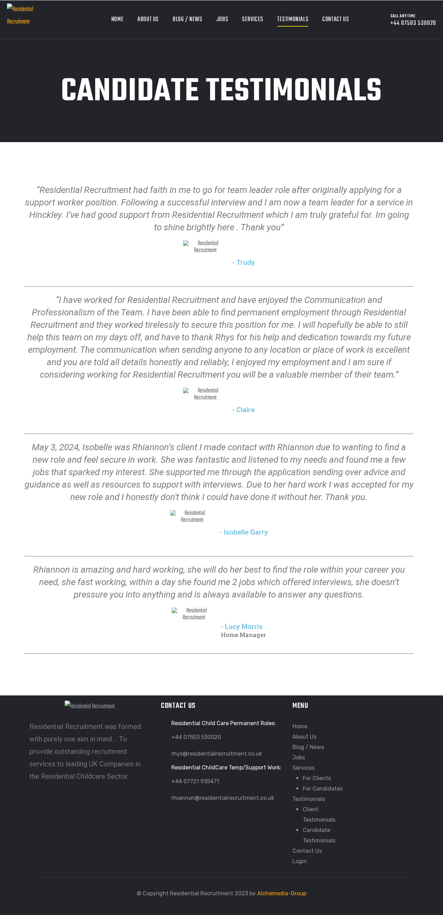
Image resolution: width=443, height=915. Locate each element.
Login (299, 861)
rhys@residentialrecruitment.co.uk (216, 753)
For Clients (317, 778)
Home (117, 20)
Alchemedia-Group (281, 893)
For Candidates (323, 788)
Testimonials (292, 20)
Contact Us (335, 20)
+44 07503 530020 (196, 737)
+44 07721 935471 (195, 781)
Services (252, 20)
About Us (148, 20)
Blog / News (187, 20)
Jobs (222, 20)
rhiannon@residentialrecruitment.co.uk (222, 798)
